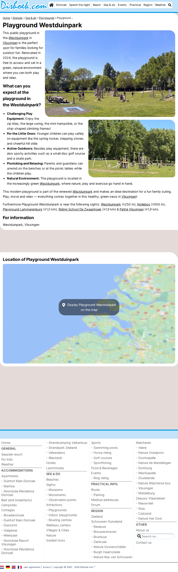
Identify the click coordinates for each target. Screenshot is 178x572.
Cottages (8, 510)
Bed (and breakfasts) (16, 500)
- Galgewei (9, 530)
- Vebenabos (55, 452)
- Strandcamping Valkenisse (66, 442)
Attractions (54, 505)
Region (147, 4)
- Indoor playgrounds (61, 515)
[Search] (169, 5)
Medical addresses (105, 500)
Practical (135, 4)
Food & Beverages (104, 468)
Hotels (51, 463)
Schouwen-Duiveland (106, 521)
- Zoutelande (145, 478)
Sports (96, 442)
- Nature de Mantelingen (153, 463)
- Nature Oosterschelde (108, 547)
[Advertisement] (89, 241)
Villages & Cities (57, 530)
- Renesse (98, 526)
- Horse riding (101, 452)
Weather (160, 4)
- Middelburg (145, 493)
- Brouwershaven (103, 531)
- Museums (54, 489)
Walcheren (143, 442)
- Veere (141, 447)
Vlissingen (10, 43)
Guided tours (55, 540)
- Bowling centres (59, 520)
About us (142, 530)
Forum (95, 505)
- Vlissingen (144, 488)
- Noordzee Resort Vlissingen (15, 542)
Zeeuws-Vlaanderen (150, 498)
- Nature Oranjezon (150, 452)
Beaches (52, 479)
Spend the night (79, 4)
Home (5, 442)
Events (122, 4)
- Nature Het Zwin (149, 518)
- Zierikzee (99, 542)
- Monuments (56, 495)
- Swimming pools (104, 447)
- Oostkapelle (146, 458)
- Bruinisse (99, 537)
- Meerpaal (9, 535)
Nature (51, 535)
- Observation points (61, 500)
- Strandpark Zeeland (61, 447)
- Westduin (54, 458)
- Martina (8, 486)
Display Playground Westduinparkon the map (91, 307)
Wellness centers (58, 525)
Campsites (9, 505)
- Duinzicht (9, 525)
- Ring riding (100, 478)
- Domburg (144, 468)
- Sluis (140, 508)
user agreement (32, 567)
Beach (97, 4)
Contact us (144, 542)
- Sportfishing (101, 463)
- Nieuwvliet (144, 503)
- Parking (97, 495)
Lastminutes (55, 468)
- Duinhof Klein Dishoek (18, 481)
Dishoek (61, 4)
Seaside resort (11, 454)
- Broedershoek (12, 515)
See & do (109, 4)
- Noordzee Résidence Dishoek (17, 493)
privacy (47, 567)
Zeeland (97, 516)
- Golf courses (101, 458)
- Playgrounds (56, 510)
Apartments (9, 476)
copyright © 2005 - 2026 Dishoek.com (73, 567)
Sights (51, 484)
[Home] (51, 5)
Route (95, 489)
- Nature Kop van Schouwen (111, 557)
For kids (7, 459)
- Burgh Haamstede (105, 552)
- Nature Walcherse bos (153, 483)
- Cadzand (143, 513)
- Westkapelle (146, 473)
